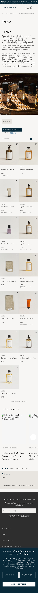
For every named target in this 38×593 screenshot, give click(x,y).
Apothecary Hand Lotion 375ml (26, 244)
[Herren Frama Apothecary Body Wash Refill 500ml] (28, 264)
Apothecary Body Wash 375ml (26, 207)
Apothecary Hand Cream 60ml (7, 207)
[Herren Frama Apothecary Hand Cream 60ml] (9, 190)
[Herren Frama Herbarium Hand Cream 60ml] (28, 302)
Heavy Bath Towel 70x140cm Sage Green (9, 318)
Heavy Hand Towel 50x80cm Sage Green (9, 281)
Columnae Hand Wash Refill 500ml (9, 358)
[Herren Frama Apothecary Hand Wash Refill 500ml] (28, 153)
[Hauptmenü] (35, 7)
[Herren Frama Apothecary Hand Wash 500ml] (9, 153)
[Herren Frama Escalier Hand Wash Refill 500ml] (9, 377)
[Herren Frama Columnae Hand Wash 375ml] (28, 341)
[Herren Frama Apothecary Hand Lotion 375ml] (28, 227)
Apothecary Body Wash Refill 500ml (27, 281)
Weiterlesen (19, 568)
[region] (19, 480)
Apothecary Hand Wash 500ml (7, 170)
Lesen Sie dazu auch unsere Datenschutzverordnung (19, 516)
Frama (3, 167)
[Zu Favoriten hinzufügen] (16, 144)
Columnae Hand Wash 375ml (28, 358)
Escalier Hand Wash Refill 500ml (8, 393)
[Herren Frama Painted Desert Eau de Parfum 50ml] (9, 227)
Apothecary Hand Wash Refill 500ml (27, 170)
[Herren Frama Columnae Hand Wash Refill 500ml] (9, 341)
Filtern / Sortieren (10, 129)
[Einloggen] (25, 7)
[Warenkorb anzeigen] (31, 7)
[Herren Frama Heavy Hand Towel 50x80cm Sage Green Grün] (9, 264)
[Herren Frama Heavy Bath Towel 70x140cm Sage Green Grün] (9, 302)
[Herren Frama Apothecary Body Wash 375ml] (28, 190)
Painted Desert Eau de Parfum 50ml (9, 244)
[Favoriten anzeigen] (28, 8)
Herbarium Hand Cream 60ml (26, 318)
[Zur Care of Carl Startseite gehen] (10, 7)
